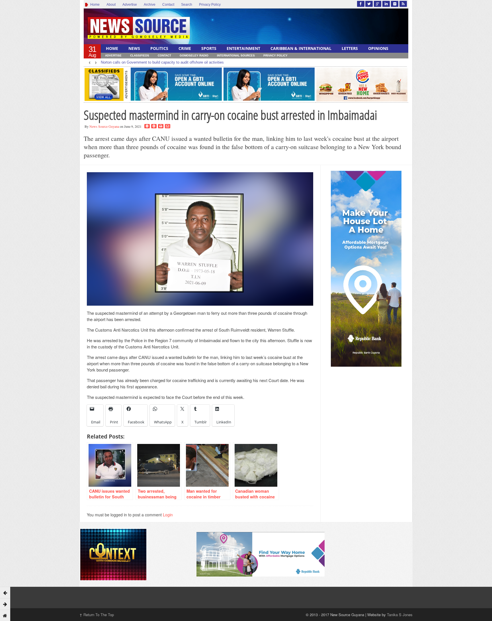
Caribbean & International (300, 48)
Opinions (378, 48)
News (134, 48)
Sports (208, 48)
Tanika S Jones (400, 614)
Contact (168, 5)
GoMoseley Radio (194, 55)
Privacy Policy (210, 5)
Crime (185, 48)
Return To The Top (96, 614)
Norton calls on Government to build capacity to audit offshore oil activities (162, 62)
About (111, 5)
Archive (149, 5)
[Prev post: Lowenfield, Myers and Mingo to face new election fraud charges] (5, 592)
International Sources (236, 55)
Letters (350, 48)
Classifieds (139, 55)
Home (94, 5)
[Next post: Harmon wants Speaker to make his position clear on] (5, 604)
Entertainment (243, 48)
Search (186, 5)
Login (168, 515)
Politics (159, 48)
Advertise (129, 5)
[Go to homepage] (5, 615)
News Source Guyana (104, 126)
